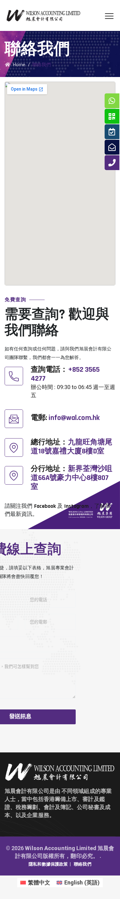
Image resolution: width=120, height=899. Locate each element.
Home (17, 64)
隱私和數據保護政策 (48, 864)
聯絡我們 (82, 864)
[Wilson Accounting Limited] (43, 15)
